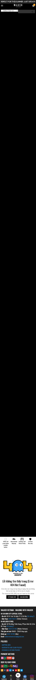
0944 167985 (11, 634)
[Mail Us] (2, 670)
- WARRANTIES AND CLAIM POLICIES (11, 647)
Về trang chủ (12, 597)
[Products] (17, 675)
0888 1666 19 (12, 619)
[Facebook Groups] (13, 670)
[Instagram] (7, 670)
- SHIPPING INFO (6, 645)
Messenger (25, 679)
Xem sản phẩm (24, 597)
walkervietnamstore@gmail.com (14, 636)
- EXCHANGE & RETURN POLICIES (10, 650)
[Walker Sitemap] (21, 670)
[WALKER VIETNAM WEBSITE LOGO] (18, 6)
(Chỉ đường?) (30, 616)
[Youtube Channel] (16, 670)
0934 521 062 (12, 629)
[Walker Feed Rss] (19, 670)
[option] (18, 15)
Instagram (32, 679)
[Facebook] (5, 670)
